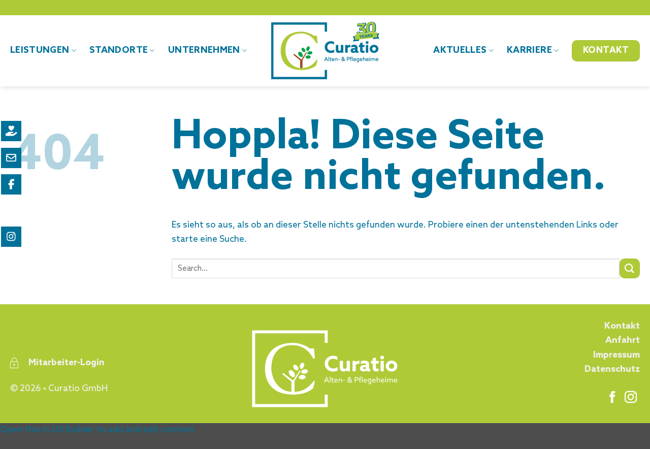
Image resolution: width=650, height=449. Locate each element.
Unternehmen (204, 50)
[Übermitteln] (630, 268)
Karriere (529, 50)
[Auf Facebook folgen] (612, 398)
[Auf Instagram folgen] (631, 398)
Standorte (118, 50)
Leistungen (40, 50)
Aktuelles (459, 50)
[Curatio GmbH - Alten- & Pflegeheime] (325, 50)
